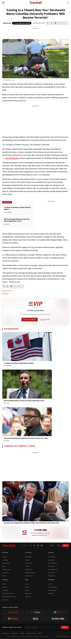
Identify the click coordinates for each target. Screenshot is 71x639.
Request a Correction (31, 633)
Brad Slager (51, 566)
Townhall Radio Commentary (9, 597)
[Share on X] (47, 23)
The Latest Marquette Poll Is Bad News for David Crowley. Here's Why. (26, 438)
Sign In (52, 545)
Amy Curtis (6, 403)
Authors (4, 576)
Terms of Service (6, 633)
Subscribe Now (45, 319)
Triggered (4, 587)
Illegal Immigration (30, 573)
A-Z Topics (28, 552)
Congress (27, 560)
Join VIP (65, 545)
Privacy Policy (15, 633)
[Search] (68, 3)
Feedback (22, 633)
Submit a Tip (28, 593)
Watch (3, 566)
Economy (27, 566)
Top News (4, 557)
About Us (27, 584)
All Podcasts (5, 600)
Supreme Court (29, 576)
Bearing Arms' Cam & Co (8, 593)
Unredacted (5, 590)
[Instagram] (34, 545)
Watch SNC (51, 593)
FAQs (59, 545)
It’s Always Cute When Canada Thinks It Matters (19, 363)
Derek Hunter (51, 560)
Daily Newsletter (52, 590)
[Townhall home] (8, 545)
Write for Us (28, 597)
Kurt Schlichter (7, 365)
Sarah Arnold (7, 23)
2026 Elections (28, 557)
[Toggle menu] (3, 2)
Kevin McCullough (52, 563)
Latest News (5, 560)
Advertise (27, 587)
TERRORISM (5, 294)
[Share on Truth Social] (51, 23)
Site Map (40, 633)
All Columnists (51, 576)
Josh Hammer (51, 573)
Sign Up (64, 627)
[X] (30, 545)
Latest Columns (6, 563)
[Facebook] (38, 545)
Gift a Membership (52, 587)
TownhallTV (5, 573)
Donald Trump (28, 563)
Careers (27, 590)
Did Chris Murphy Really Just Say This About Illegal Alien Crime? (24, 401)
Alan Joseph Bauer (52, 569)
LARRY (3, 584)
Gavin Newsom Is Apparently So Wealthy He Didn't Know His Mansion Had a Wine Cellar (31, 523)
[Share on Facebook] (55, 23)
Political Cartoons (6, 569)
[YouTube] (41, 545)
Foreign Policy (28, 569)
